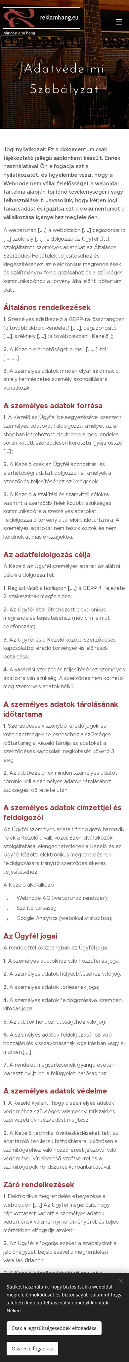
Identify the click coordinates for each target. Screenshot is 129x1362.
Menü (119, 21)
